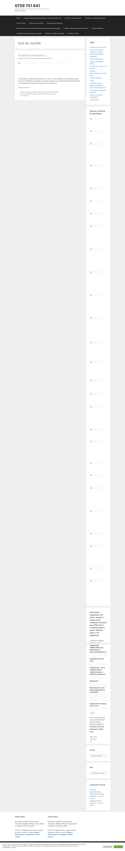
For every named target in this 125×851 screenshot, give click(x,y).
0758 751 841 (27, 5)
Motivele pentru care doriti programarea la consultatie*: (97, 690)
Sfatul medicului (41, 92)
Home (18, 18)
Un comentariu (24, 95)
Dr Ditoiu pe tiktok (73, 33)
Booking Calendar (97, 642)
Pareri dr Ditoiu (21, 23)
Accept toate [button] (118, 846)
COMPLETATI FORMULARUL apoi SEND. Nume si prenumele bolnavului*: (98, 649)
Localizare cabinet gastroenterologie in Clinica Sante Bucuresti (42, 18)
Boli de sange (32, 94)
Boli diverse (23, 92)
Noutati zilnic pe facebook (55, 23)
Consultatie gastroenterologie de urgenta (29, 33)
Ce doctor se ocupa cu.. (32, 55)
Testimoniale (94, 100)
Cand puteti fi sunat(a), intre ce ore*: (98, 705)
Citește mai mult (23, 87)
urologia (53, 94)
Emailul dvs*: (94, 681)
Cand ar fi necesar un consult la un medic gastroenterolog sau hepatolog (38, 28)
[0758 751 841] (20, 11)
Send (92, 713)
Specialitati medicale (53, 92)
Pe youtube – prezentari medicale (95, 18)
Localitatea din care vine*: (97, 660)
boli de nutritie (24, 94)
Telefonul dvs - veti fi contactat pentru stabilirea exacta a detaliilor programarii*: (98, 671)
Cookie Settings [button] (108, 846)
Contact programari (97, 28)
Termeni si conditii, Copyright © (54, 33)
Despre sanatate (32, 92)
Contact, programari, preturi (73, 18)
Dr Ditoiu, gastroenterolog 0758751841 (95, 792)
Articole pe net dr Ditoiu (36, 23)
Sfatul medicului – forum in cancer (97, 796)
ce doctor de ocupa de (43, 94)
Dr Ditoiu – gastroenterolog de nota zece (76, 28)
